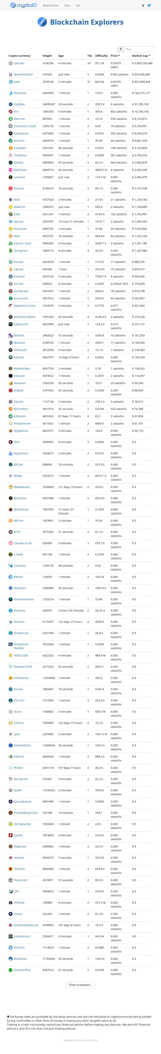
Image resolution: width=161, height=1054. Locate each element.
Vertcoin (19, 140)
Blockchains (51, 5)
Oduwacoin (21, 133)
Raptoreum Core (24, 305)
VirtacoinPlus (22, 970)
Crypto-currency (19, 56)
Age (61, 56)
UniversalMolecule (26, 925)
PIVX (16, 199)
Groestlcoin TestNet (21, 646)
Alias (17, 236)
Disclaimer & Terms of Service (81, 1040)
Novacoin (20, 383)
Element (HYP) (23, 667)
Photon (18, 768)
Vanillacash (21, 291)
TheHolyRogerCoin (26, 813)
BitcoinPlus (21, 409)
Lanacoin (20, 177)
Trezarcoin (20, 880)
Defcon (18, 577)
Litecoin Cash (22, 243)
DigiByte (19, 104)
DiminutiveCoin (24, 599)
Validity (18, 162)
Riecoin (18, 262)
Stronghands (22, 824)
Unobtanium (22, 936)
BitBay (18, 476)
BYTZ (17, 532)
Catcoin (19, 269)
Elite (16, 442)
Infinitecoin (21, 678)
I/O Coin (19, 700)
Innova (18, 689)
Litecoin (19, 63)
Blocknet (19, 343)
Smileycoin (21, 250)
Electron (19, 622)
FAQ (67, 5)
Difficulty (101, 56)
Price (114, 56)
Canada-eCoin (23, 543)
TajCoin (18, 401)
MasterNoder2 (23, 74)
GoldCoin (20, 207)
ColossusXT (21, 324)
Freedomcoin (22, 423)
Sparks (18, 835)
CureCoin (20, 565)
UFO (16, 891)
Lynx (17, 734)
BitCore (18, 520)
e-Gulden (20, 148)
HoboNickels (22, 368)
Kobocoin (20, 416)
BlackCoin (20, 498)
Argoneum (21, 453)
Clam (17, 214)
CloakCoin (20, 155)
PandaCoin (21, 779)
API (78, 5)
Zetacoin (19, 376)
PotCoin (19, 357)
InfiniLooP (20, 350)
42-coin (18, 284)
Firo (16, 111)
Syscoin (19, 221)
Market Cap (140, 56)
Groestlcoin (21, 633)
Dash (17, 82)
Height (47, 56)
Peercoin (19, 119)
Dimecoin (20, 588)
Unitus (18, 914)
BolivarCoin (21, 509)
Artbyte (18, 390)
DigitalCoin (21, 431)
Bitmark (19, 335)
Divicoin (19, 188)
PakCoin (19, 756)
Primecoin (20, 229)
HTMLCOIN (21, 655)
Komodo (19, 276)
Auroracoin (21, 298)
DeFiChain (20, 170)
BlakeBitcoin (22, 487)
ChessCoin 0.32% (25, 126)
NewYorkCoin (22, 745)
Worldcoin (20, 959)
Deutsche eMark (24, 317)
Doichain (19, 610)
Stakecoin (20, 846)
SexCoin (19, 857)
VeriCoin (19, 947)
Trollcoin (19, 869)
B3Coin (18, 464)
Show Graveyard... (80, 985)
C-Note (18, 554)
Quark (18, 790)
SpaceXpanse (22, 801)
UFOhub (19, 902)
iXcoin (18, 711)
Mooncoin (20, 93)
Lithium (19, 723)
